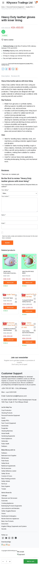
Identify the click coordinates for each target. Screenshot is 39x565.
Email (3, 223)
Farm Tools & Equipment (8, 423)
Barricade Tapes (8, 298)
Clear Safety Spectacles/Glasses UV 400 (28, 332)
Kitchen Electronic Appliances (10, 518)
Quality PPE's (29, 7)
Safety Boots (5, 463)
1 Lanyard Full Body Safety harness (27, 300)
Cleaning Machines (7, 431)
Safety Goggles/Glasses (8, 511)
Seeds (3, 418)
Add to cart (30, 561)
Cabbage (4, 495)
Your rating (5, 190)
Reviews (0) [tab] (15, 76)
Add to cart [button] (10, 282)
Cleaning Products (6, 413)
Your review (5, 196)
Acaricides (4, 500)
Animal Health (5, 433)
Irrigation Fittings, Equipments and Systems (14, 526)
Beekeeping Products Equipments (11, 506)
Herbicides (4, 441)
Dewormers (4, 524)
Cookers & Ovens (6, 476)
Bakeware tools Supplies (8, 455)
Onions (3, 513)
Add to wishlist (8, 40)
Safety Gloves (5, 64)
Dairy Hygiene (5, 486)
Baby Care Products (7, 521)
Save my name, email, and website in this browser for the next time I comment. (19, 237)
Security (3, 529)
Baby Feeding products (8, 478)
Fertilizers (4, 446)
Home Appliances (6, 438)
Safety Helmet (5, 481)
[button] (36, 2)
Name (3, 215)
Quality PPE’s (5, 420)
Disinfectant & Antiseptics (8, 516)
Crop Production (6, 410)
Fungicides (4, 428)
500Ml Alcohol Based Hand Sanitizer (9, 329)
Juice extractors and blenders (10, 508)
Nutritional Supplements (8, 466)
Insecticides (4, 425)
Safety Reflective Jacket (8, 471)
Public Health (5, 443)
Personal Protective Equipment (15, 7)
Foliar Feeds (5, 460)
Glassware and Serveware (9, 498)
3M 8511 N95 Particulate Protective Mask (9, 273)
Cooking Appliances (7, 503)
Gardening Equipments (8, 436)
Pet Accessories (6, 468)
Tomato (3, 489)
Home (3, 7)
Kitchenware (5, 458)
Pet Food (4, 484)
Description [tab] (5, 76)
